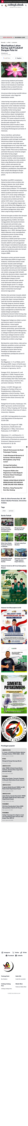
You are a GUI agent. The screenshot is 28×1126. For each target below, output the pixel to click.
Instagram (7, 952)
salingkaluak (16, 5)
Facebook (11, 955)
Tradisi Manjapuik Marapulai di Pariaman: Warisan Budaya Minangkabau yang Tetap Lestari (13, 459)
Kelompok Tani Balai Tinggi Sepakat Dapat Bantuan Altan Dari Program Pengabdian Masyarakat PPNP (20, 560)
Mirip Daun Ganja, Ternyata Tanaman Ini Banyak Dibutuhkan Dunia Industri (6, 544)
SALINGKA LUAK (20, 37)
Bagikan (19, 58)
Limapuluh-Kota (6, 750)
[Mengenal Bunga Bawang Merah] (21, 522)
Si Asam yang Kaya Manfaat (20, 544)
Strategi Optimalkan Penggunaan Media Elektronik (13, 466)
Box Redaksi (4, 979)
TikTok (25, 952)
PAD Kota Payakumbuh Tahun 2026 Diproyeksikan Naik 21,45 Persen (12, 807)
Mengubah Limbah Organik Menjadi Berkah (6, 560)
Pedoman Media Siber (21, 986)
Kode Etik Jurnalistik (21, 979)
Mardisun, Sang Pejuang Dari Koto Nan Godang (12, 489)
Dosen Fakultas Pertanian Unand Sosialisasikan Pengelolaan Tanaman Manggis (6, 529)
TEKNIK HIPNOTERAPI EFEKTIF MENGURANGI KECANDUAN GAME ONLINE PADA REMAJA (14, 482)
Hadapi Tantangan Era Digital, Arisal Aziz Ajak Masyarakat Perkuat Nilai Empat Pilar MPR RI (13, 816)
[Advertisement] (14, 14)
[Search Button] (25, 5)
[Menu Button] (2, 5)
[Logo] (14, 966)
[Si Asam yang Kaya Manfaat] (21, 537)
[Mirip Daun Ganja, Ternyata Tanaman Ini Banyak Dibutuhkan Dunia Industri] (7, 537)
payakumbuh (5, 804)
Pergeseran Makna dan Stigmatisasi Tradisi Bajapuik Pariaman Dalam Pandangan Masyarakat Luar (13, 474)
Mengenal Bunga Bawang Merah (20, 528)
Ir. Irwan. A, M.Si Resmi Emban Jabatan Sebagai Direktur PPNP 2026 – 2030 (13, 753)
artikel (4, 510)
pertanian (11, 510)
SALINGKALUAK (16, 993)
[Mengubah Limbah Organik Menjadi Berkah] (7, 552)
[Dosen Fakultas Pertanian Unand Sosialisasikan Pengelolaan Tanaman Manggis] (7, 522)
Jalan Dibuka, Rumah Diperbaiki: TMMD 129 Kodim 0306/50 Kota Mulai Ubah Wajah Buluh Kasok (14, 797)
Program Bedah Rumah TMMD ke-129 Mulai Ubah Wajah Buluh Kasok (13, 788)
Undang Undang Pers (6, 988)
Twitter (17, 952)
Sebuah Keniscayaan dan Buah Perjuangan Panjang (13, 451)
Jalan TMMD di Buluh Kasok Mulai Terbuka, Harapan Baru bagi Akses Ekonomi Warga (12, 769)
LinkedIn (20, 955)
